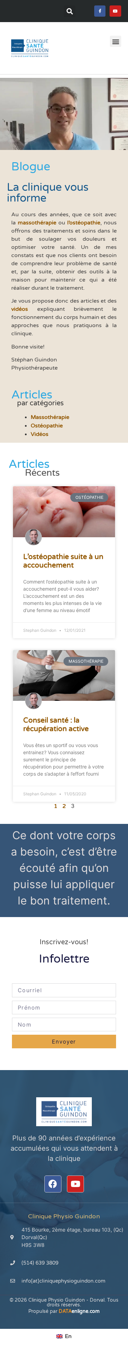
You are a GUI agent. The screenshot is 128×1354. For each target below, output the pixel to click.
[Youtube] (115, 11)
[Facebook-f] (100, 11)
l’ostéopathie (83, 222)
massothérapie (37, 222)
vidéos (19, 309)
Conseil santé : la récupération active (56, 724)
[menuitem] (64, 1336)
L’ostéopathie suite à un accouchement (63, 561)
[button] (69, 11)
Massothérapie (50, 417)
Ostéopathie (47, 425)
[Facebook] (52, 1183)
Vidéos (39, 434)
